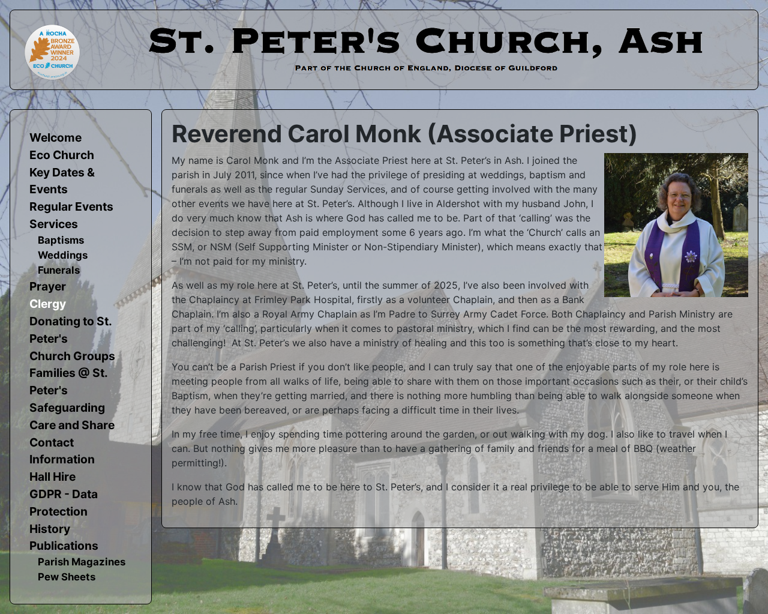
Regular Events (71, 206)
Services (53, 224)
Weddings (63, 255)
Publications (63, 545)
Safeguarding (67, 407)
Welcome (55, 137)
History (49, 529)
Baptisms (61, 240)
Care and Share (72, 425)
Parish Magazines (81, 562)
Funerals (59, 270)
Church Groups (72, 356)
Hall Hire (52, 476)
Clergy (47, 303)
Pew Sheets (66, 577)
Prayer (47, 286)
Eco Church (61, 155)
